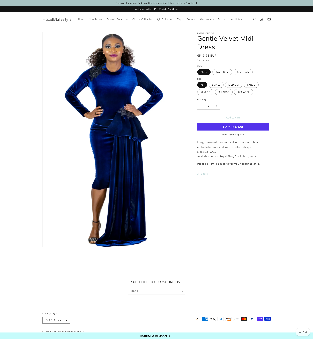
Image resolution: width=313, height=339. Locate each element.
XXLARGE (223, 92)
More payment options (233, 134)
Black (204, 72)
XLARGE (205, 92)
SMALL (216, 84)
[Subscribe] (182, 291)
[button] (156, 335)
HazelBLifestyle (57, 331)
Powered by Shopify (75, 331)
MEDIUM (233, 84)
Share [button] (204, 173)
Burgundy (243, 72)
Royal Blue (222, 72)
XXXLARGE (244, 92)
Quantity (201, 99)
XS (202, 84)
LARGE (251, 84)
